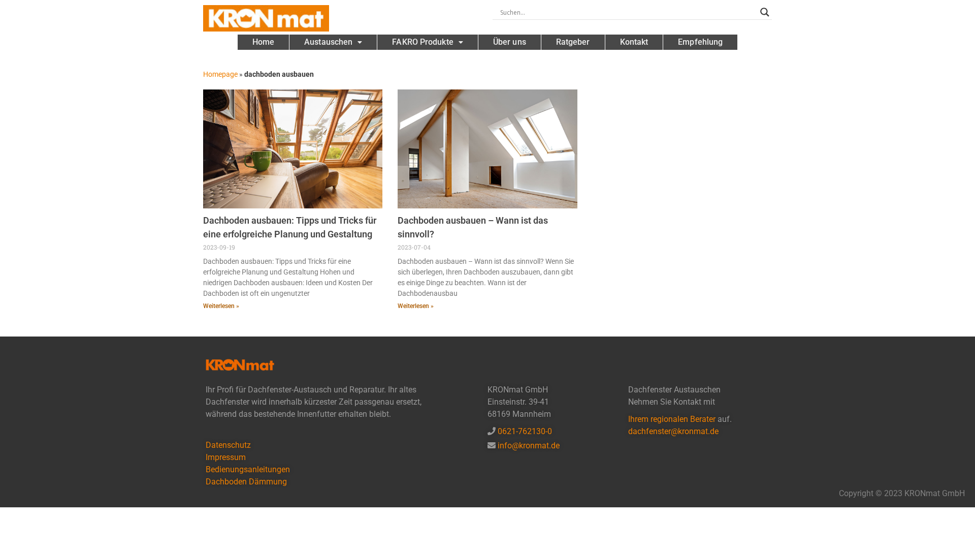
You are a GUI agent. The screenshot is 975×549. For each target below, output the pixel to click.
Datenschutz (228, 445)
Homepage (220, 74)
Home (263, 42)
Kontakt (634, 42)
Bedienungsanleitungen (248, 469)
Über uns (509, 42)
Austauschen (328, 42)
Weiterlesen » (221, 306)
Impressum (226, 457)
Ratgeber (573, 42)
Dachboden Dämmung (246, 481)
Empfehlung (700, 42)
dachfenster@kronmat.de (673, 431)
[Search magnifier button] (765, 12)
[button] (333, 42)
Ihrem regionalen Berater (673, 419)
